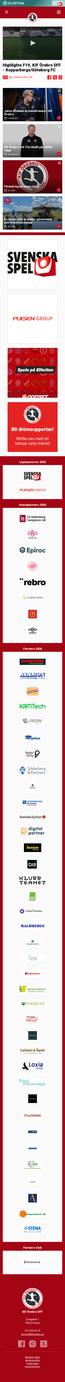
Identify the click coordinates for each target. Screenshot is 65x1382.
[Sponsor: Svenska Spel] (57, 5)
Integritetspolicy (32, 1366)
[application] (32, 43)
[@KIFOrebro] (43, 1343)
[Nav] (6, 12)
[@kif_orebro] (32, 1343)
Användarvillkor (32, 1360)
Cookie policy (32, 1363)
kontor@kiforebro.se (32, 1334)
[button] (32, 43)
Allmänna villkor (32, 1357)
